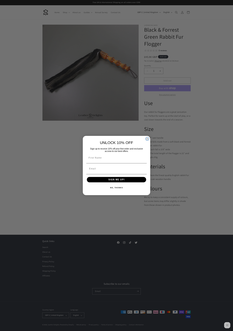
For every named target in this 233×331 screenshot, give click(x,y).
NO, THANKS (116, 188)
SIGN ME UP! (116, 179)
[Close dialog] (147, 138)
